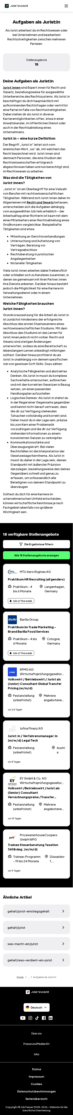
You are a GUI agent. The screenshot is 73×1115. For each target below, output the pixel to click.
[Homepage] (15, 6)
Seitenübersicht (36, 1098)
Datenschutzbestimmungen (36, 1091)
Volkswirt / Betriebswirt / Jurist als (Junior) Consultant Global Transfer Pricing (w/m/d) (35, 683)
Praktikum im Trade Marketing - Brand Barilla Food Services (32, 629)
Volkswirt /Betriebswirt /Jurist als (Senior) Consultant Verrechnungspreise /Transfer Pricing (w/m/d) (34, 794)
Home (20, 977)
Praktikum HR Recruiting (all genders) (36, 579)
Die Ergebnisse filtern (38, 544)
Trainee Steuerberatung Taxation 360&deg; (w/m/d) (33, 847)
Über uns (36, 1033)
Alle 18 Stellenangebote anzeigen (36, 555)
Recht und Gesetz (40, 202)
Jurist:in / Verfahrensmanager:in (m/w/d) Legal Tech (33, 738)
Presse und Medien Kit (36, 1043)
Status (36, 1069)
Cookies (36, 1084)
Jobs (36, 1054)
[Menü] (66, 6)
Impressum (36, 1076)
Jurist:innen (12, 87)
